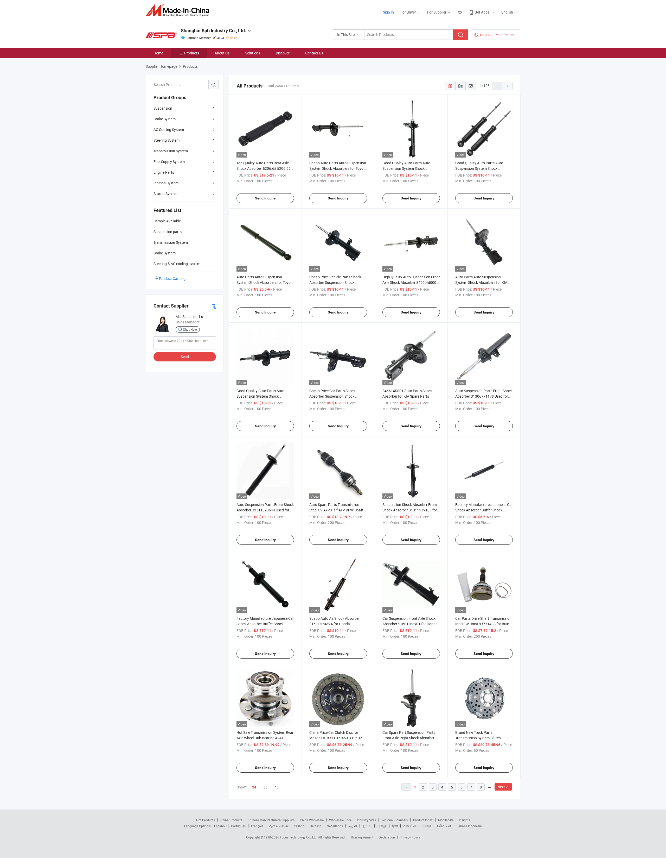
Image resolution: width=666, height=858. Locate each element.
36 (265, 787)
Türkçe (426, 826)
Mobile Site (445, 820)
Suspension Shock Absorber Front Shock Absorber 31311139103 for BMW (409, 510)
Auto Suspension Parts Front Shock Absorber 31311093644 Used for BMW (265, 510)
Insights (464, 820)
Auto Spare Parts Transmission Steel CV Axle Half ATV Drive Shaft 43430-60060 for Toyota (336, 510)
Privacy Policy (410, 837)
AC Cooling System (168, 129)
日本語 (382, 826)
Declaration (387, 837)
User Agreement (362, 837)
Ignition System (165, 182)
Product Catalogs (173, 278)
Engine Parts (163, 172)
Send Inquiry (265, 198)
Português (238, 826)
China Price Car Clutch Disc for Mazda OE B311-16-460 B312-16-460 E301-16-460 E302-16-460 (336, 738)
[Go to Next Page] (507, 86)
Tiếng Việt (444, 826)
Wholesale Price (340, 820)
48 (276, 787)
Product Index (423, 820)
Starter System (165, 193)
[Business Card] (214, 306)
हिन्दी (395, 826)
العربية (352, 826)
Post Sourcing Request (498, 34)
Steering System (166, 140)
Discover (283, 53)
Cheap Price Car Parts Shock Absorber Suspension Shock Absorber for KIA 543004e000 (333, 396)
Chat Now (190, 329)
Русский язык (278, 826)
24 (254, 787)
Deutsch (315, 826)
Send (185, 356)
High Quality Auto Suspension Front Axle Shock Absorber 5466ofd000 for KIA (411, 282)
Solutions (252, 53)
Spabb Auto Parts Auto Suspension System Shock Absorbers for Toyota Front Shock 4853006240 (338, 168)
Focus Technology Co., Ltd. (299, 837)
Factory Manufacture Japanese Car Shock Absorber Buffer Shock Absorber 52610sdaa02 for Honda (265, 624)
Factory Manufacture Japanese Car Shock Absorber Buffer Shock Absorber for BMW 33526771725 (484, 510)
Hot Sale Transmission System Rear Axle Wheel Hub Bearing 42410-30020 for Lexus (264, 738)
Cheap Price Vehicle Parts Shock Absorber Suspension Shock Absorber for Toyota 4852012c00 (336, 282)
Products (191, 53)
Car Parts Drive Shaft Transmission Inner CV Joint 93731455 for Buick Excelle (483, 624)
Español (220, 826)
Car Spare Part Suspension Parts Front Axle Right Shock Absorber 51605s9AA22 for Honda (408, 738)
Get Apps (482, 12)
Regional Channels (394, 820)
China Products (231, 820)
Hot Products (205, 820)
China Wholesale (312, 820)
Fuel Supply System (169, 161)
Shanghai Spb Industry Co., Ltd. (213, 30)
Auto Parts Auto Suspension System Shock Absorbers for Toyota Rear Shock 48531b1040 (265, 282)
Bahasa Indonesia (469, 826)
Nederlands (335, 826)
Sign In (388, 12)
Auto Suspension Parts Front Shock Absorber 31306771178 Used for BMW (484, 396)
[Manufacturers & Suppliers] (179, 10)
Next (501, 786)
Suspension (162, 108)
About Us (222, 53)
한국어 (367, 826)
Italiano (299, 826)
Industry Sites (366, 820)
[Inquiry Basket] (460, 12)
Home (158, 53)
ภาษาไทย (410, 826)
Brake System (164, 118)
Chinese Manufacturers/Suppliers (271, 820)
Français (257, 826)
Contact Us (314, 53)
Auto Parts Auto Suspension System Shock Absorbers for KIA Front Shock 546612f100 (481, 282)
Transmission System (170, 150)
